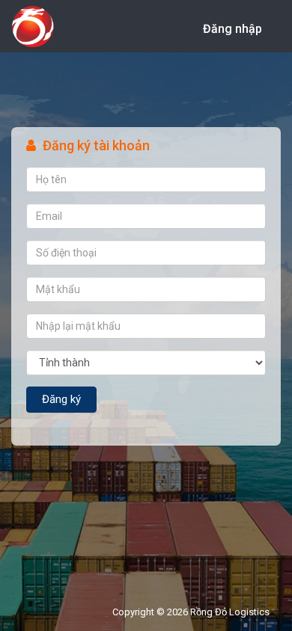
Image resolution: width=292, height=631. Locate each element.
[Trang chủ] (32, 31)
